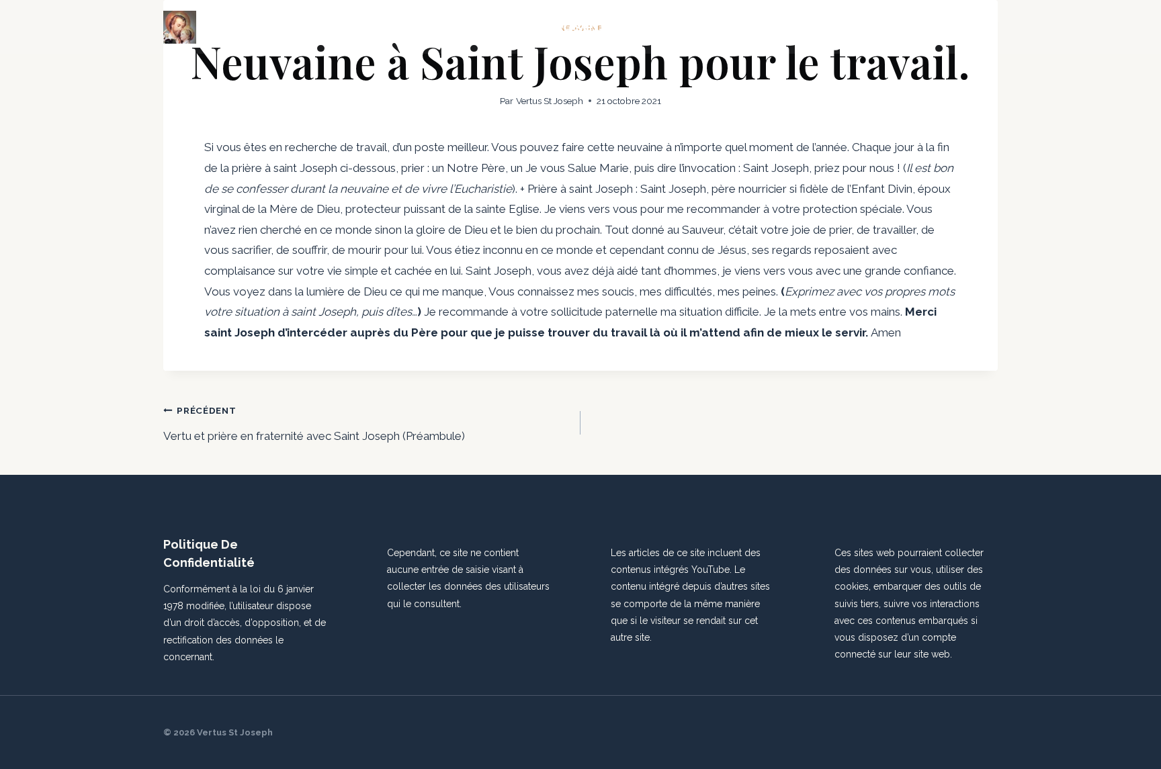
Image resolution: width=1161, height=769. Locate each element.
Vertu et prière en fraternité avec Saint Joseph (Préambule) (314, 424)
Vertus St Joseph (549, 100)
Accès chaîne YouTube (928, 27)
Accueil (734, 27)
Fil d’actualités (809, 27)
